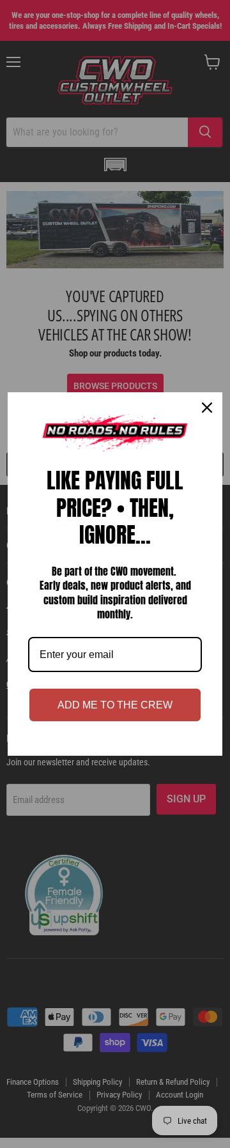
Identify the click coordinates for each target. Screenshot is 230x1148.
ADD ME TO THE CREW (114, 705)
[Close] (207, 407)
